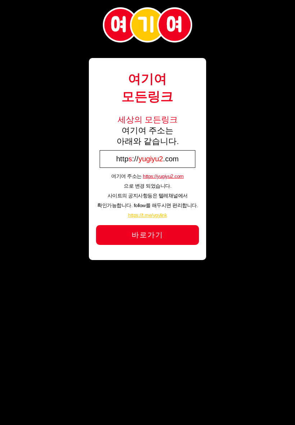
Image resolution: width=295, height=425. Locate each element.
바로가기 (147, 235)
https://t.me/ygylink (147, 215)
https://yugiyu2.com (163, 176)
